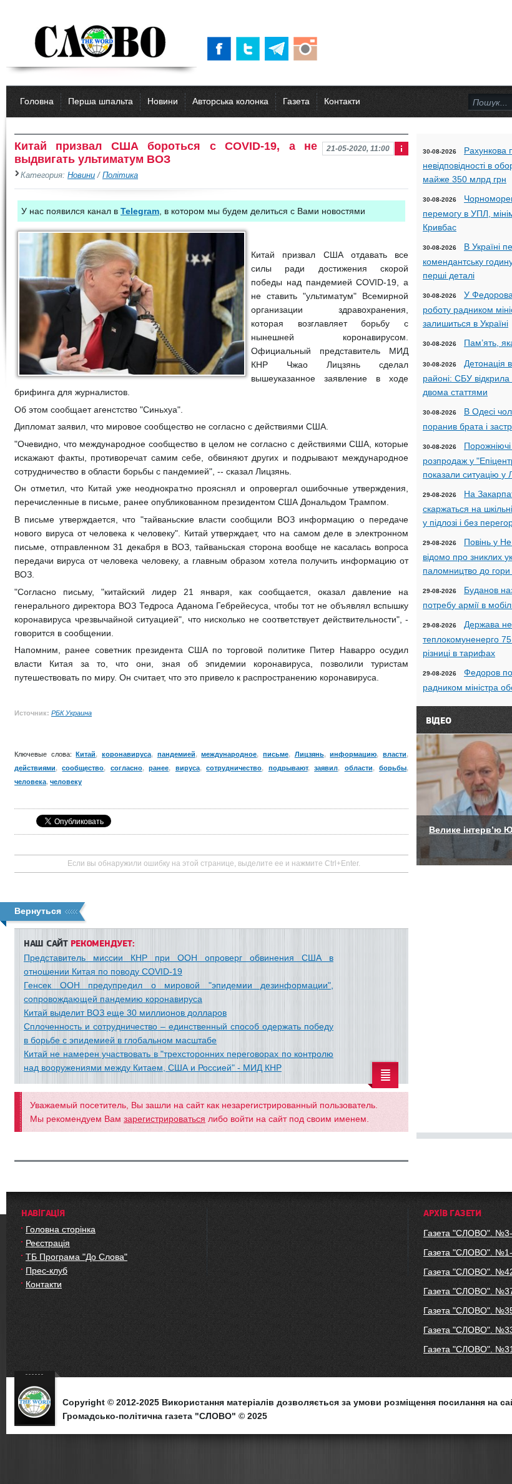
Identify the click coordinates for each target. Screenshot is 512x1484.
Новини (162, 101)
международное (229, 754)
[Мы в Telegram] (279, 49)
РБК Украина (71, 713)
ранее (159, 768)
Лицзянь (309, 754)
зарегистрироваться (164, 1119)
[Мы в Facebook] (221, 49)
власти (394, 754)
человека (30, 781)
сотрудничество (234, 768)
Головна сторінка (61, 1229)
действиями (35, 768)
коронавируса (126, 754)
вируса (187, 768)
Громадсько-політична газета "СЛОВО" (101, 42)
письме (275, 754)
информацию (353, 754)
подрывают (288, 768)
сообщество (83, 768)
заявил (326, 768)
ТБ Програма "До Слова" (76, 1257)
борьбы (392, 768)
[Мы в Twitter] (250, 49)
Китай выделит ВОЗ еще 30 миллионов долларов (125, 1013)
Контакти (342, 101)
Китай (86, 754)
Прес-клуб (46, 1270)
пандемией (176, 754)
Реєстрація (48, 1243)
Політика (120, 175)
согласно (126, 768)
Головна (37, 101)
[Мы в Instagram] (307, 49)
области (359, 768)
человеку (66, 781)
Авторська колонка (230, 101)
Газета (296, 101)
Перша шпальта (100, 101)
